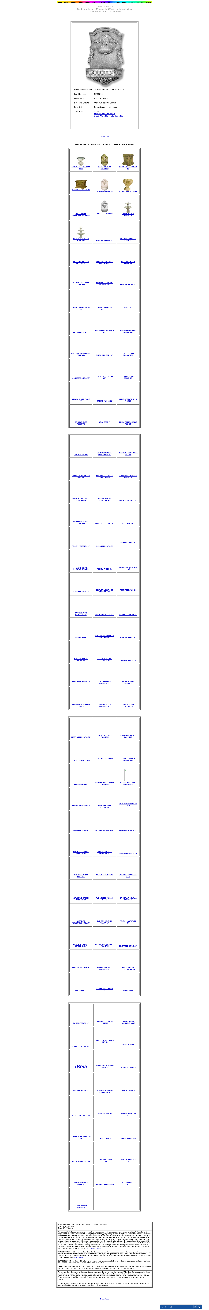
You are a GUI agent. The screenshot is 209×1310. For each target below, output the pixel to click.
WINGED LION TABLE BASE (104, 899)
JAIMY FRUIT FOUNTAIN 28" (81, 682)
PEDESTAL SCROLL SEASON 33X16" (81, 945)
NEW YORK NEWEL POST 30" (81, 876)
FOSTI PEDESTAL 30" (128, 590)
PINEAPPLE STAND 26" (128, 946)
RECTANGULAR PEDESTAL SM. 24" (128, 968)
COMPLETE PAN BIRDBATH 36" (128, 354)
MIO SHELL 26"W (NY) (81, 830)
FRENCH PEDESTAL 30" (104, 615)
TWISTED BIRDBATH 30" (105, 1184)
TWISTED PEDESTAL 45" (129, 1183)
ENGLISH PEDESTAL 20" (104, 523)
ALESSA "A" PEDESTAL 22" (128, 168)
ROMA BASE (128, 990)
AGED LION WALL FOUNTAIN (104, 168)
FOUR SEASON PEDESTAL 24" (81, 614)
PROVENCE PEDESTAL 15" (81, 968)
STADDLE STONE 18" (129, 1067)
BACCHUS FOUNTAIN (104, 213)
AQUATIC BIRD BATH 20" (128, 191)
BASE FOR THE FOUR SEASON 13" (81, 262)
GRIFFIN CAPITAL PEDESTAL (81, 659)
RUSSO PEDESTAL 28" (81, 1046)
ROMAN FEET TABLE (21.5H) (105, 1022)
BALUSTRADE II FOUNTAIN (128, 214)
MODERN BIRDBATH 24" (128, 830)
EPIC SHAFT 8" (128, 523)
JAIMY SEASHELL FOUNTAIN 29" (104, 682)
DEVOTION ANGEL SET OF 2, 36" (81, 476)
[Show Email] (195, 1306)
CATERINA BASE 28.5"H (81, 332)
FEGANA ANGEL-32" (104, 569)
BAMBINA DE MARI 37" (104, 241)
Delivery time (104, 136)
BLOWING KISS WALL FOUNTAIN (81, 283)
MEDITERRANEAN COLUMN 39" (104, 806)
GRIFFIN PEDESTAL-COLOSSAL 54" (104, 659)
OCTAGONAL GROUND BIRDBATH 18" (81, 899)
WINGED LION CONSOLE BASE (128, 1022)
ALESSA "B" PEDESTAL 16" (81, 190)
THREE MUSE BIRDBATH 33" (81, 1137)
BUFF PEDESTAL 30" (128, 285)
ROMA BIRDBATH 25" (81, 1023)
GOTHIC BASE (80, 637)
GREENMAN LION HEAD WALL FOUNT (104, 636)
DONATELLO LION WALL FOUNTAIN (128, 476)
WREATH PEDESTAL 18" (81, 1161)
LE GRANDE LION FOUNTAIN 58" (104, 705)
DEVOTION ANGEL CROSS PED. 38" (104, 454)
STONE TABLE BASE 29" (81, 1115)
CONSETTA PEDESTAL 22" (104, 377)
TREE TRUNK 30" (105, 1138)
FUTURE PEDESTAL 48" (128, 615)
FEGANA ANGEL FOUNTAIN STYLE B (81, 568)
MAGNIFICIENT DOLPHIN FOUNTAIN (104, 783)
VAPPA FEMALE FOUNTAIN (81, 1206)
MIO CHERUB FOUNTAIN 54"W (128, 804)
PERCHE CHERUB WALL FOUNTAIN (104, 945)
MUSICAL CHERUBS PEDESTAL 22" (104, 853)
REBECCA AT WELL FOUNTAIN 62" (104, 968)
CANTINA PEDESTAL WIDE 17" (104, 308)
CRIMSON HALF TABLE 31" (81, 400)
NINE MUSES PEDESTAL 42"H (128, 876)
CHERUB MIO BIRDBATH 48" (104, 331)
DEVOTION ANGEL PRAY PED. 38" (128, 454)
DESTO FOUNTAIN (81, 455)
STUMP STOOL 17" (105, 1113)
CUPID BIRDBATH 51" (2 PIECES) (128, 400)
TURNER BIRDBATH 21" (128, 1138)
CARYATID (128, 307)
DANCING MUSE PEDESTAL (81, 423)
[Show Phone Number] (199, 1306)
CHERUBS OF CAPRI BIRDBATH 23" (128, 331)
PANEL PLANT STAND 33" (128, 922)
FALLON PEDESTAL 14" (81, 546)
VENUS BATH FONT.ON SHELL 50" (81, 705)
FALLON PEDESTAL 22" (104, 546)
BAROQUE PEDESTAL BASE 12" (128, 240)
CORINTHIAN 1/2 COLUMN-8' (128, 377)
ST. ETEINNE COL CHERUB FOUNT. (81, 1066)
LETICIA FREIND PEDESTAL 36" (128, 705)
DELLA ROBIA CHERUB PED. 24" (128, 423)
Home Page (104, 1299)
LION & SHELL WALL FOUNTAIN (104, 736)
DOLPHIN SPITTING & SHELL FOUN (104, 476)
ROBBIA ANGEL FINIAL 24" (104, 989)
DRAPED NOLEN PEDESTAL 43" (104, 499)
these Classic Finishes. (94, 1248)
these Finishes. (78, 1257)
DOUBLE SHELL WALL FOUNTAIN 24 (81, 499)
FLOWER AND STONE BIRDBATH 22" (104, 591)
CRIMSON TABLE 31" (104, 401)
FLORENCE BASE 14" (81, 592)
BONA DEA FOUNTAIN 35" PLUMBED (104, 284)
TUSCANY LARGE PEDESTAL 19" (105, 1160)
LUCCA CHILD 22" (81, 784)
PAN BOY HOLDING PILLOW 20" (104, 922)
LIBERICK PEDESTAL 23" (80, 737)
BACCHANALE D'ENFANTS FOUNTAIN (81, 214)
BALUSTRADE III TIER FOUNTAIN (81, 240)
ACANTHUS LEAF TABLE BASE (81, 168)
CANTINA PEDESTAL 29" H (81, 308)
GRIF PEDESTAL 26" (128, 637)
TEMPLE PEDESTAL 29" (128, 1114)
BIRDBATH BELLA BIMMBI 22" (128, 262)
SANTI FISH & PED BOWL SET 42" (105, 1041)
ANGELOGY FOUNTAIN (104, 191)
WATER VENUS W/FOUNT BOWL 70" (105, 1066)
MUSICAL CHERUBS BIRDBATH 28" (81, 853)
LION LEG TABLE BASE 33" (104, 759)
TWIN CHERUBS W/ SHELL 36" (81, 1183)
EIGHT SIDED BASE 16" (128, 500)
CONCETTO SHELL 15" (81, 378)
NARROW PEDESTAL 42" (128, 854)
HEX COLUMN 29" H (128, 660)
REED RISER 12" (81, 990)
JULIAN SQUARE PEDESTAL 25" (128, 682)
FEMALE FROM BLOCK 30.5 (128, 568)
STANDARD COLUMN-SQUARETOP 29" (105, 1091)
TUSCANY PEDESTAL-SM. (128, 1160)
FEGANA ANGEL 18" (128, 542)
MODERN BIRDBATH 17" (104, 830)
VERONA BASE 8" (128, 1090)
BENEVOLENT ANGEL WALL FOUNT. (104, 262)
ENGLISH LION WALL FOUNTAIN (81, 522)
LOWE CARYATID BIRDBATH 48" (128, 759)
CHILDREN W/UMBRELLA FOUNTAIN (80, 354)
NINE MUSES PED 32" (104, 875)
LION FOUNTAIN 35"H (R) (81, 760)
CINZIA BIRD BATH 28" (104, 355)
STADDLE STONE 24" (81, 1090)
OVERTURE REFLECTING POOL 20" (81, 922)
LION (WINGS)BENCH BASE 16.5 (128, 736)
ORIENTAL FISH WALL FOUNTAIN (128, 899)
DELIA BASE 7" (104, 422)
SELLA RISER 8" (128, 1044)
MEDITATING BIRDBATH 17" (81, 806)
